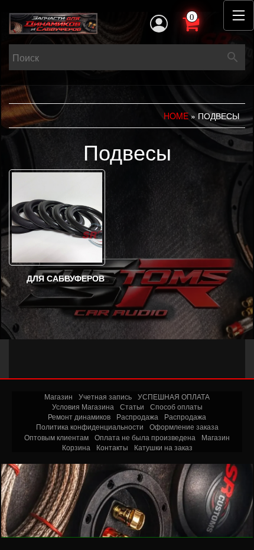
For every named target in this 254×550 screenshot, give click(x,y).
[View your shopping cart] (204, 22)
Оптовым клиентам (56, 437)
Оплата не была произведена (145, 437)
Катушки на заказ (163, 447)
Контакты (112, 447)
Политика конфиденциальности (90, 426)
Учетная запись (105, 396)
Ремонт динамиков (79, 416)
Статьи (132, 406)
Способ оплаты (176, 406)
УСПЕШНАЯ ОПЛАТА (174, 396)
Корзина (76, 447)
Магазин (58, 396)
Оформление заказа (184, 426)
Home (176, 116)
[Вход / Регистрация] (159, 23)
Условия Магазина (83, 406)
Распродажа (137, 416)
